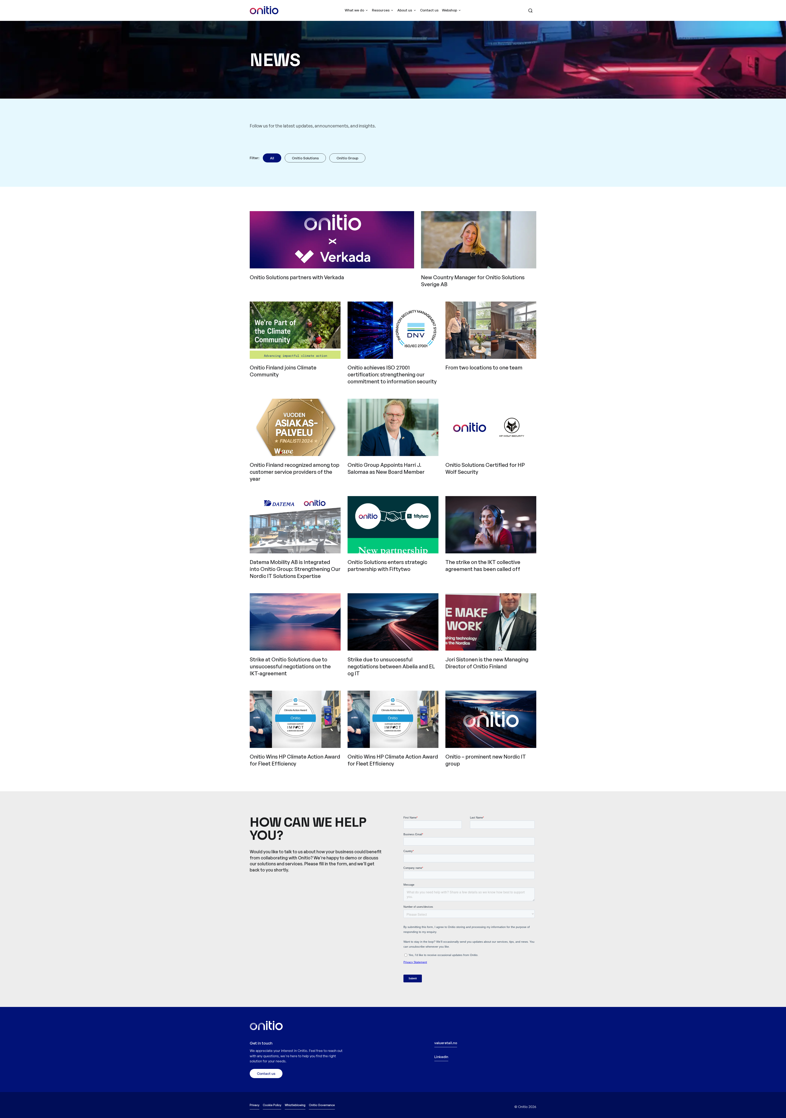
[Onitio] (264, 10)
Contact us (429, 10)
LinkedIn (441, 1057)
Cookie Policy (272, 1105)
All (272, 158)
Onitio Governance (322, 1105)
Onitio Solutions (305, 158)
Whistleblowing (295, 1105)
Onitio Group (347, 158)
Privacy (254, 1105)
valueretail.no (445, 1043)
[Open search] (530, 11)
